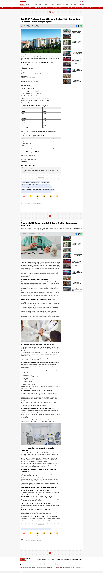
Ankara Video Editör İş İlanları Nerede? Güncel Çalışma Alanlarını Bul (76, 81)
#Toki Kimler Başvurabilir (46, 187)
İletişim (78, 1)
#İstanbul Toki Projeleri (26, 184)
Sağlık (75, 564)
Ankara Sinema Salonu (24, 567)
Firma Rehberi (37, 564)
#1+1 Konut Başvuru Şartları (48, 189)
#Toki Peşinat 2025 (25, 191)
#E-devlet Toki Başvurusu (26, 189)
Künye (75, 1)
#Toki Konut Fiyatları (37, 189)
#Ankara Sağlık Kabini (46, 528)
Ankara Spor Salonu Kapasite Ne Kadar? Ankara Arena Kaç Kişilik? (76, 36)
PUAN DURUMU (75, 559)
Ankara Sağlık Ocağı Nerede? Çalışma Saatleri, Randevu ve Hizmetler (76, 31)
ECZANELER (81, 559)
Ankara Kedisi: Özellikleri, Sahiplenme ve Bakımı (76, 42)
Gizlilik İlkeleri (72, 1)
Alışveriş (70, 564)
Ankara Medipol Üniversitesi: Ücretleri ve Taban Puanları (76, 48)
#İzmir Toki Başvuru (45, 184)
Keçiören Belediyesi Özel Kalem (52, 567)
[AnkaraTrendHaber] (26, 559)
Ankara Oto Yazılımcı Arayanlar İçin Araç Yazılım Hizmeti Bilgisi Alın (77, 70)
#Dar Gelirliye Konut (47, 191)
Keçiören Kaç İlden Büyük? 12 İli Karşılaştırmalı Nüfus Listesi (77, 289)
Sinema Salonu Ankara (33, 567)
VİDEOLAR (44, 559)
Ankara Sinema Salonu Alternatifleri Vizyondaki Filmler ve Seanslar (76, 59)
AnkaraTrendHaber (25, 220)
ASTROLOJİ (54, 559)
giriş (31, 203)
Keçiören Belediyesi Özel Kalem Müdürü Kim (66, 567)
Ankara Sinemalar (42, 567)
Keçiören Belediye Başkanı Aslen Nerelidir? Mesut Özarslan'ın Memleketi (77, 64)
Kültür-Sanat (52, 564)
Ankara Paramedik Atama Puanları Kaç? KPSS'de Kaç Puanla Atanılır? (77, 53)
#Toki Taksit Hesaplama (26, 187)
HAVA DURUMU (60, 559)
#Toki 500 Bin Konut (45, 182)
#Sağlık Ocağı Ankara (36, 528)
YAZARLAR (49, 559)
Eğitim (42, 564)
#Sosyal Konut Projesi (35, 182)
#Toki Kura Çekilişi (36, 187)
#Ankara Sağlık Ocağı (26, 528)
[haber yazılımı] (80, 572)
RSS (22, 571)
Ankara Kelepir (80, 564)
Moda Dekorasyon (64, 564)
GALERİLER (39, 559)
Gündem (46, 564)
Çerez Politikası (66, 1)
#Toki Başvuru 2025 (25, 182)
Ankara (30, 220)
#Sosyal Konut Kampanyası (36, 191)
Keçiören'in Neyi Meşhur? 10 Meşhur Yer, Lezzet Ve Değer (76, 76)
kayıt (37, 203)
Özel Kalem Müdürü (80, 567)
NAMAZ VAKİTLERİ (67, 559)
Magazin (57, 564)
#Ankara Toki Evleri (36, 184)
